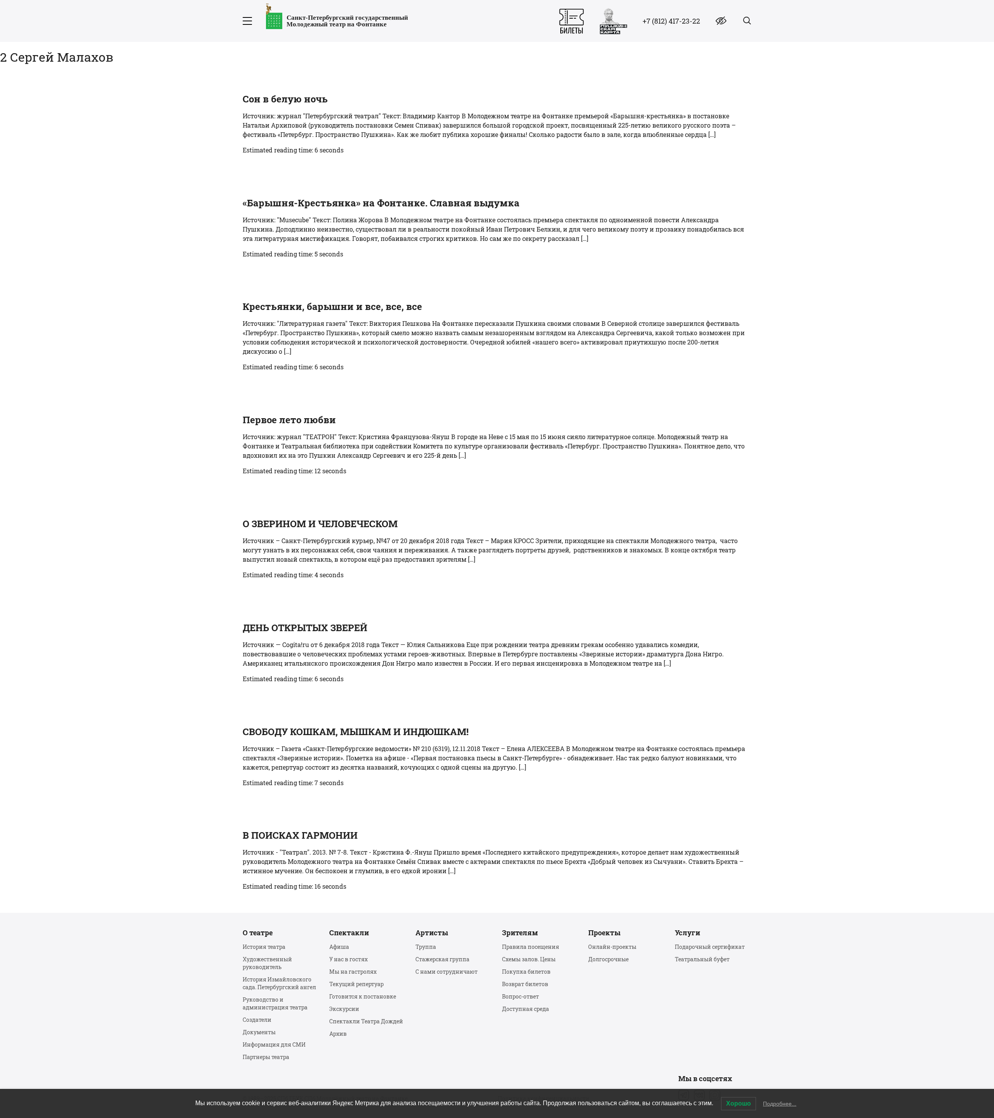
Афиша (339, 946)
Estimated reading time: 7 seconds (293, 783)
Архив (338, 1033)
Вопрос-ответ (520, 996)
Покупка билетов (526, 971)
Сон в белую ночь (285, 99)
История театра (264, 946)
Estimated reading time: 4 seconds (293, 575)
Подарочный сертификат (710, 946)
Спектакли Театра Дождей (366, 1021)
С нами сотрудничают (446, 971)
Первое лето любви (289, 420)
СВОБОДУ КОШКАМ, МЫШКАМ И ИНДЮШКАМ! (356, 731)
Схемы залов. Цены (529, 959)
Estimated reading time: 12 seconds (294, 471)
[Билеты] (571, 21)
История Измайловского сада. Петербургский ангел (279, 983)
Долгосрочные (608, 959)
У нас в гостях (348, 959)
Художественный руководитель (267, 963)
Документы (259, 1032)
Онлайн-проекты (612, 946)
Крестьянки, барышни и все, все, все (332, 306)
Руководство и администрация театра (275, 1003)
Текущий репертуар (356, 984)
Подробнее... (779, 1104)
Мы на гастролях (353, 971)
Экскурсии (344, 1008)
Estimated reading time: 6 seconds (293, 150)
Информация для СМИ (274, 1044)
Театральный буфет (702, 959)
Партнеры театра (266, 1057)
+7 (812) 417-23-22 (671, 21)
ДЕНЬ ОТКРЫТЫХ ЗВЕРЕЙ (305, 627)
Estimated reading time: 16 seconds (294, 886)
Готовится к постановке (362, 996)
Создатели (257, 1019)
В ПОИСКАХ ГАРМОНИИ (300, 835)
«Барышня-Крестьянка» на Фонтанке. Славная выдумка (381, 203)
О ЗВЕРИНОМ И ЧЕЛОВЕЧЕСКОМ (320, 523)
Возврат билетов (525, 984)
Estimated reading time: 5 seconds (293, 254)
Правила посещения (530, 946)
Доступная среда (525, 1008)
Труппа (425, 946)
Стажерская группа (442, 959)
